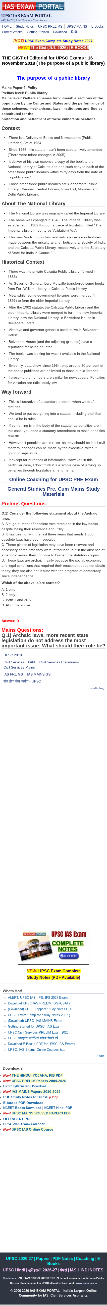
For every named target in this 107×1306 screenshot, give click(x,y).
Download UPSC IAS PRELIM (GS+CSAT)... (40, 1003)
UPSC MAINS (77, 26)
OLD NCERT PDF (17, 1119)
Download (60, 32)
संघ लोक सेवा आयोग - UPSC (22, 681)
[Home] (33, 9)
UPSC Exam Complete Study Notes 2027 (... (40, 1015)
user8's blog (97, 688)
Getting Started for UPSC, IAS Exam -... (37, 1026)
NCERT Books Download (22, 1108)
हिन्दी (74, 32)
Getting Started (38, 32)
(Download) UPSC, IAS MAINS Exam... (36, 1021)
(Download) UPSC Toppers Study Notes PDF (40, 1009)
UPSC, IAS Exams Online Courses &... (36, 1049)
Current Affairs (12, 32)
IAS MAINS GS (39, 674)
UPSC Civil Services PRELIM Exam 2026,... (40, 1032)
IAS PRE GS (13, 674)
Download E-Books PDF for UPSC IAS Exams (41, 1044)
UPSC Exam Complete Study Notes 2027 (59, 41)
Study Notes (25, 26)
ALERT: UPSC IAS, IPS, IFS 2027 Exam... (39, 997)
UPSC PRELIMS (50, 26)
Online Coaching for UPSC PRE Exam (53, 479)
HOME (7, 26)
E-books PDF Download (23, 1103)
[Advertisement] (53, 748)
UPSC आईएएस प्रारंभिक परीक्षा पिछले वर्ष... (34, 1038)
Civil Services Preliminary (59, 662)
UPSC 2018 (12, 655)
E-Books (97, 26)
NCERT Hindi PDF (58, 1108)
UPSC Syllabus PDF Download (24, 1086)
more (100, 1055)
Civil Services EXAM (19, 662)
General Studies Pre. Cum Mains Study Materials (53, 491)
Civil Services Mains (19, 667)
